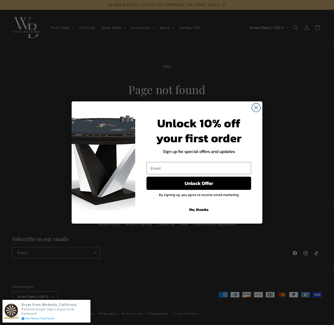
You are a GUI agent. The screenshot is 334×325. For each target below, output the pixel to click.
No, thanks (199, 209)
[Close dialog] (256, 107)
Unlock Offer (199, 183)
